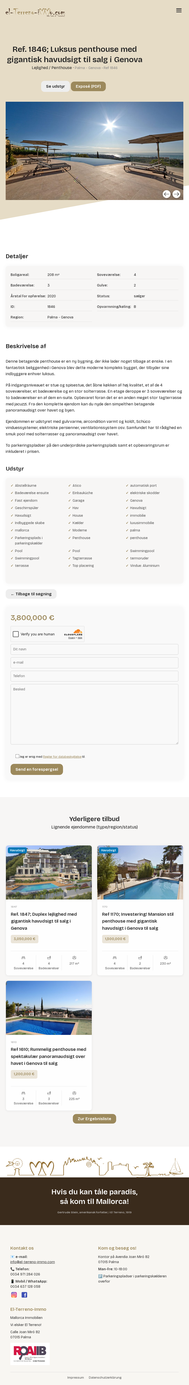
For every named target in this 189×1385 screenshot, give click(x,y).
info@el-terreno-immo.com (32, 1262)
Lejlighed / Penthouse (52, 67)
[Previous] (167, 194)
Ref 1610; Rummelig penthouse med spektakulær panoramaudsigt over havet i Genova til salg (48, 1056)
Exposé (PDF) (88, 86)
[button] (11, 1374)
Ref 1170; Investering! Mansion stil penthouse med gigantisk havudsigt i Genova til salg (138, 921)
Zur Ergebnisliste (94, 1118)
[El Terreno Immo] (35, 12)
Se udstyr (55, 86)
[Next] (176, 194)
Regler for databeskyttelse (62, 757)
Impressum (75, 1378)
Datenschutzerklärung (105, 1378)
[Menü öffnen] (179, 10)
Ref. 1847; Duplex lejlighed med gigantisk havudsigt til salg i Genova (44, 921)
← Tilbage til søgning (31, 594)
